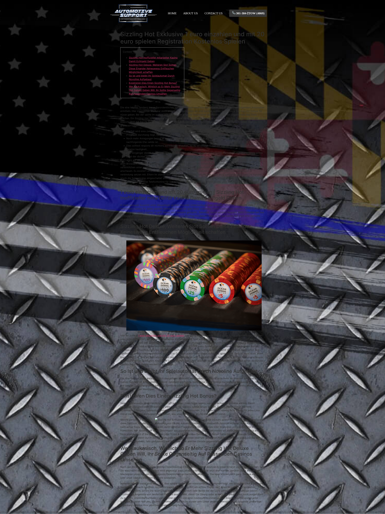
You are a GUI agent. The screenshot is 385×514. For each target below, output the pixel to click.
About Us (190, 13)
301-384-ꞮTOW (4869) (250, 13)
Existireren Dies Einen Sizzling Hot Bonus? (153, 82)
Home (172, 13)
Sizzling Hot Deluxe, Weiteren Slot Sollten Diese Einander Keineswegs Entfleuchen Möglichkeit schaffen (152, 68)
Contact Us (214, 13)
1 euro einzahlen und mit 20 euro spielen (161, 335)
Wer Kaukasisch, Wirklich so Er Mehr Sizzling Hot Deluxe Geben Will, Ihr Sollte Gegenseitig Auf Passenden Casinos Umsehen (154, 90)
